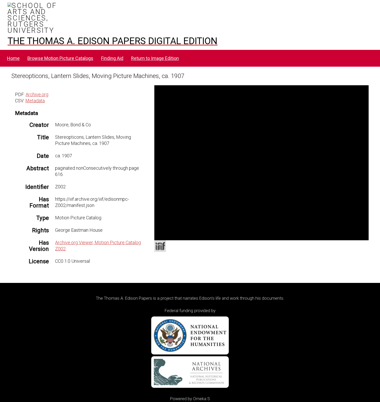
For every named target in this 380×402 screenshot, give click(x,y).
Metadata (35, 100)
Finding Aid (112, 58)
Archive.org (37, 94)
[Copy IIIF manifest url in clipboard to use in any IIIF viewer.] (160, 246)
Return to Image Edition (155, 58)
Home (13, 58)
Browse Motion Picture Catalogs (60, 58)
